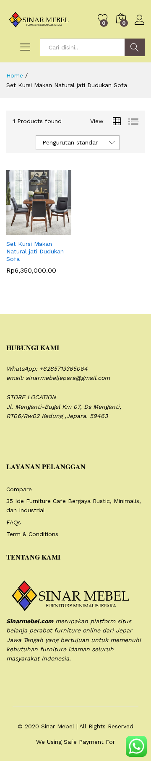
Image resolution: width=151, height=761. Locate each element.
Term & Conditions (32, 534)
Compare (19, 489)
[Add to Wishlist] (57, 230)
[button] (18, 230)
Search (135, 47)
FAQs (13, 522)
